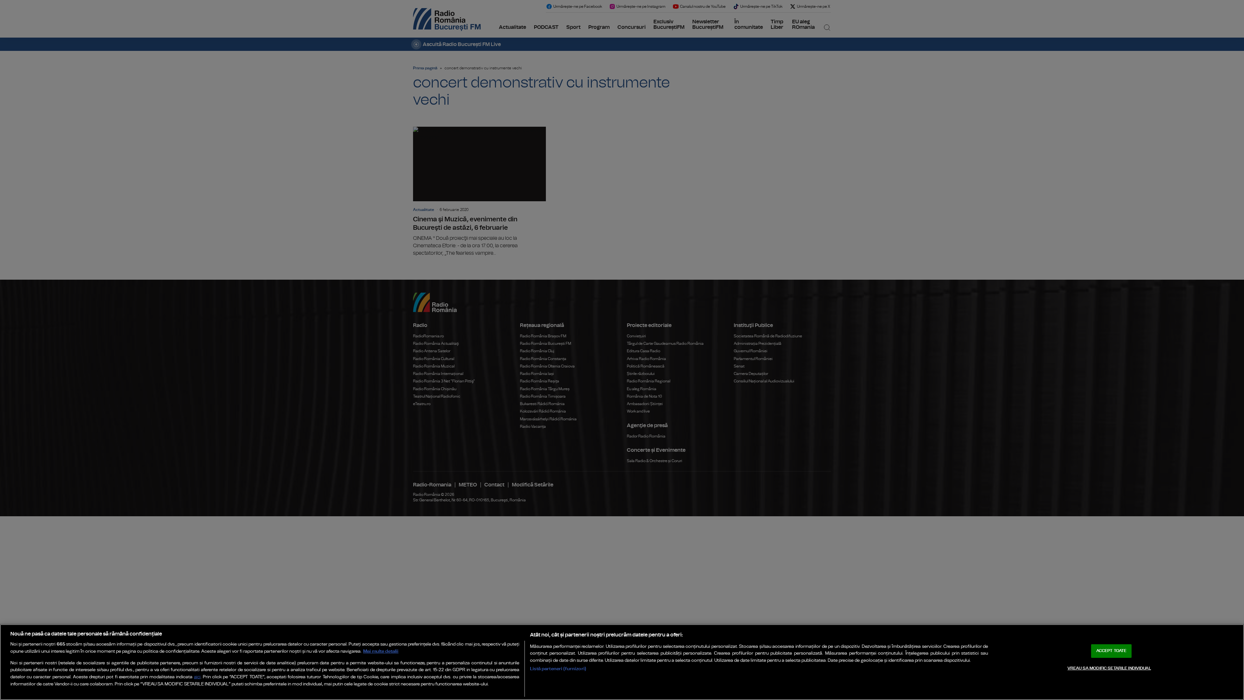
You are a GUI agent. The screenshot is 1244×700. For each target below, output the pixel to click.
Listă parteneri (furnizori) (558, 668)
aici (197, 677)
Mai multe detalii (380, 651)
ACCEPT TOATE (1111, 651)
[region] (622, 662)
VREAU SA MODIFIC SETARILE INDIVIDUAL (1109, 668)
